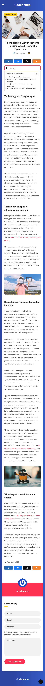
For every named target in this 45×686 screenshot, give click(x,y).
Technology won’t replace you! (18, 77)
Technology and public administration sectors (21, 80)
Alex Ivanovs (22, 591)
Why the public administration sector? (21, 88)
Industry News (10, 14)
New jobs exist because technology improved (20, 85)
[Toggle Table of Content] (35, 74)
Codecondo (22, 5)
